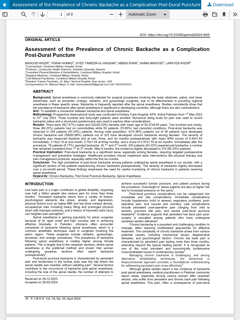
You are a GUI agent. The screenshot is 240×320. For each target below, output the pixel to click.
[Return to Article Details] (4, 4)
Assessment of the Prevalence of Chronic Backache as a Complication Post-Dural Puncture (106, 5)
